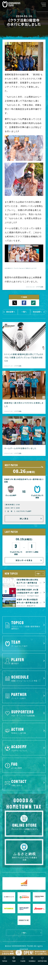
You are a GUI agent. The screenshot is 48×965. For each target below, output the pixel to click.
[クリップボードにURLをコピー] (33, 303)
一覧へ (38, 574)
